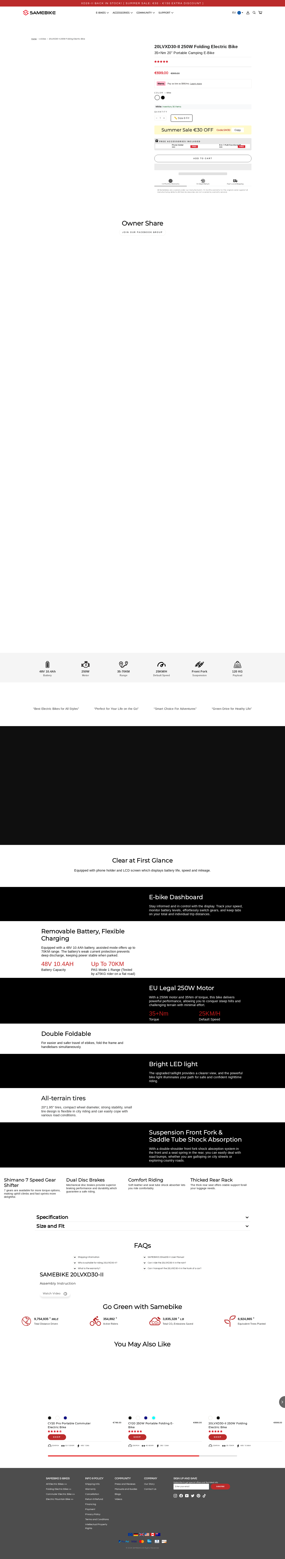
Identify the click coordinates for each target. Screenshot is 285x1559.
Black (163, 97)
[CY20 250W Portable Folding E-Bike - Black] (130, 1418)
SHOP (57, 1437)
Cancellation (92, 1494)
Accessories (121, 12)
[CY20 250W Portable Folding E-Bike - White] (138, 1418)
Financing (90, 1504)
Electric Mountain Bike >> (59, 1499)
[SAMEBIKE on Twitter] (192, 1496)
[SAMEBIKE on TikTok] (204, 1496)
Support (165, 12)
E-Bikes (101, 12)
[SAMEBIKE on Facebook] (181, 1496)
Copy (238, 130)
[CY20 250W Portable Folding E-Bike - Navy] (146, 1418)
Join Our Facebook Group (142, 232)
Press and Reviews (125, 1484)
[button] (161, 62)
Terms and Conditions (97, 1519)
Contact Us (150, 1489)
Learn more (196, 83)
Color (162, 93)
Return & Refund (94, 1499)
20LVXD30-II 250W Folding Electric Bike (67, 39)
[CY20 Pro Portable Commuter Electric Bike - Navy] (65, 1418)
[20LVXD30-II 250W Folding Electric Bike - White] (210, 1418)
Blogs (118, 1494)
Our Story (149, 1484)
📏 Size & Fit (181, 118)
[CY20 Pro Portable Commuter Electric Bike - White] (57, 1418)
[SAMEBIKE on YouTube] (187, 1496)
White (157, 97)
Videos (118, 1499)
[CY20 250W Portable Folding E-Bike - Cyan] (153, 1418)
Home (34, 39)
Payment (90, 1509)
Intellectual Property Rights (96, 1526)
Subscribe (220, 1486)
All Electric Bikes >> (56, 1484)
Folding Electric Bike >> (58, 1489)
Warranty (90, 1489)
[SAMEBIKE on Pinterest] (198, 1496)
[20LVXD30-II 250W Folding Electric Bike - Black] (218, 1418)
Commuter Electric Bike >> (60, 1494)
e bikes (42, 39)
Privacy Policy (92, 1514)
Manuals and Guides (126, 1489)
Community (144, 12)
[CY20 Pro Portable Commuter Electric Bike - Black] (49, 1418)
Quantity (161, 112)
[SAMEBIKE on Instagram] (175, 1496)
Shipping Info (92, 1484)
